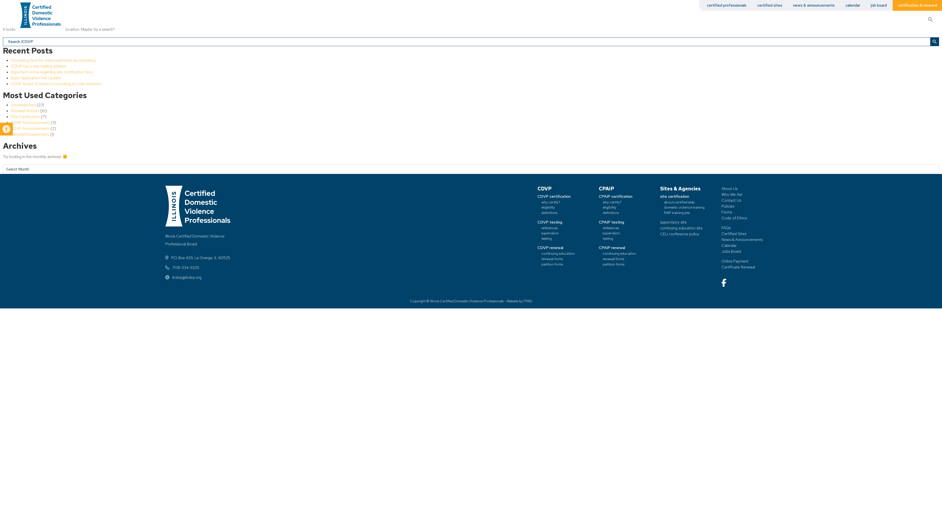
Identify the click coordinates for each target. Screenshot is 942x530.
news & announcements (814, 5)
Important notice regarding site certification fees (51, 72)
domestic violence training (684, 207)
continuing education (558, 253)
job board (879, 5)
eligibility (548, 207)
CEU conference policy (679, 234)
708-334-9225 (185, 267)
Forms (726, 212)
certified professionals (726, 5)
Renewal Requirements (30, 134)
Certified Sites (733, 233)
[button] (6, 129)
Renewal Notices (25, 110)
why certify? (550, 202)
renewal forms (552, 258)
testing (546, 238)
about (850, 19)
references (549, 227)
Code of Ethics (734, 218)
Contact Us (731, 200)
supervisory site (673, 222)
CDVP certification (554, 196)
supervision (550, 233)
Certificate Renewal (738, 267)
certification (892, 19)
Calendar (729, 245)
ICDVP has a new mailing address (38, 66)
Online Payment (734, 261)
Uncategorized (23, 104)
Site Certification (25, 116)
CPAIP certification (615, 196)
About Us (729, 188)
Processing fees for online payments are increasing (53, 60)
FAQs (726, 227)
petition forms (552, 264)
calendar (853, 5)
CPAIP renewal (612, 247)
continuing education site (681, 228)
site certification (674, 196)
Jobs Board (731, 251)
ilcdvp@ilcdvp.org (186, 277)
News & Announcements (742, 239)
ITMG (527, 301)
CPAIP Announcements (30, 122)
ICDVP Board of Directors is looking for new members (56, 83)
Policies (727, 206)
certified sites (769, 5)
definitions (549, 212)
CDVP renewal (550, 247)
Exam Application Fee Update (36, 77)
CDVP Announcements (30, 128)
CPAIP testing (611, 222)
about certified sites (679, 202)
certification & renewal (917, 5)
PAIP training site (677, 212)
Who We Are (731, 194)
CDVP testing (549, 222)
